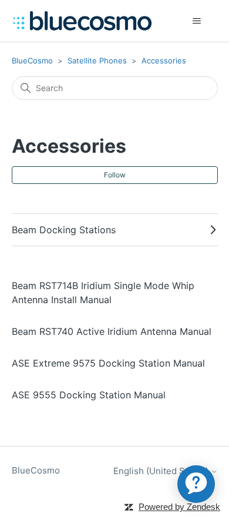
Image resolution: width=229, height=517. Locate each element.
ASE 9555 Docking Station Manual (89, 395)
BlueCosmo (32, 60)
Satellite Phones (97, 60)
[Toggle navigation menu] (197, 21)
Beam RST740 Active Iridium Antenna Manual (111, 331)
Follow (115, 174)
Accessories (164, 60)
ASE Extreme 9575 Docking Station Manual (108, 363)
